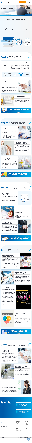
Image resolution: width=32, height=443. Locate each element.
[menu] (29, 2)
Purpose (26, 422)
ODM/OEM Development (19, 422)
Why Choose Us (18, 429)
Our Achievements (18, 430)
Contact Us (26, 428)
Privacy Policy (2, 437)
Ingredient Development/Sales (18, 424)
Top (1, 10)
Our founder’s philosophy (26, 425)
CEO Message (26, 423)
